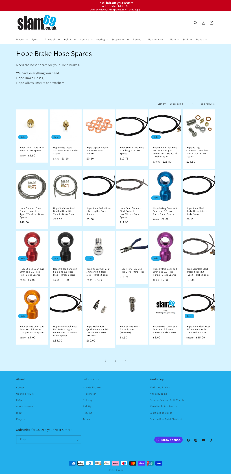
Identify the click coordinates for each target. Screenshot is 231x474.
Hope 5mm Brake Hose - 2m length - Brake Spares (132, 150)
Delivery (87, 399)
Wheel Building (158, 393)
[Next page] (125, 361)
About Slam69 (24, 406)
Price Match (89, 393)
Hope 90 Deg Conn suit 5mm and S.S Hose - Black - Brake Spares (65, 272)
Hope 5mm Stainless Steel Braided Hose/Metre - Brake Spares (130, 213)
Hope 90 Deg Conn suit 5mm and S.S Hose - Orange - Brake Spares (32, 329)
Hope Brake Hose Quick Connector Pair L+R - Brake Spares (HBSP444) (97, 331)
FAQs (19, 399)
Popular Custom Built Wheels (167, 399)
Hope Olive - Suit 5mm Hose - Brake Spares (32, 149)
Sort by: (162, 103)
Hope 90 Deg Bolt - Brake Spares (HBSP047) (130, 329)
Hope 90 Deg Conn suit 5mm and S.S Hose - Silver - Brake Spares (98, 272)
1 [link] (105, 360)
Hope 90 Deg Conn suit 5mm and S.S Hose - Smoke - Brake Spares (165, 329)
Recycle (20, 419)
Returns (87, 412)
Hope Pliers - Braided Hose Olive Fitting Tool (132, 270)
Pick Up (87, 406)
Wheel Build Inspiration (163, 406)
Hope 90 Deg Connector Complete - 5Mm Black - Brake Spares (198, 152)
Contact (20, 387)
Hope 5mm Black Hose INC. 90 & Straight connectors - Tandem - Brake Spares (65, 331)
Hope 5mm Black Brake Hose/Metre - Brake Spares (196, 211)
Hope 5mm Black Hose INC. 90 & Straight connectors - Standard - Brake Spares (165, 152)
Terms (86, 419)
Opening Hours (25, 393)
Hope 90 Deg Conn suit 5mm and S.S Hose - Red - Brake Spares (32, 272)
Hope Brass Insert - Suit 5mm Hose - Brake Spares (65, 150)
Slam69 (119, 470)
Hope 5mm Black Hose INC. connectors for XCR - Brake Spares (198, 329)
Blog (18, 412)
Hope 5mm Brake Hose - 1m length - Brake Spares (98, 211)
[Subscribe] (77, 439)
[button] (22, 39)
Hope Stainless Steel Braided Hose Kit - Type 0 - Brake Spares (198, 272)
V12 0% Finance (92, 387)
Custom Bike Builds (161, 412)
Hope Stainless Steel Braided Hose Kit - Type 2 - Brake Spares (64, 211)
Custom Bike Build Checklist (166, 419)
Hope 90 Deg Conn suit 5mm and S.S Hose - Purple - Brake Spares (165, 272)
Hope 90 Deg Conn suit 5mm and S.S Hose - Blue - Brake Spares (165, 211)
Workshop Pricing (160, 387)
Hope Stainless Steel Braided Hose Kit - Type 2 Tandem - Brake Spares (32, 213)
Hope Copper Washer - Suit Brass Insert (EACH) (98, 150)
